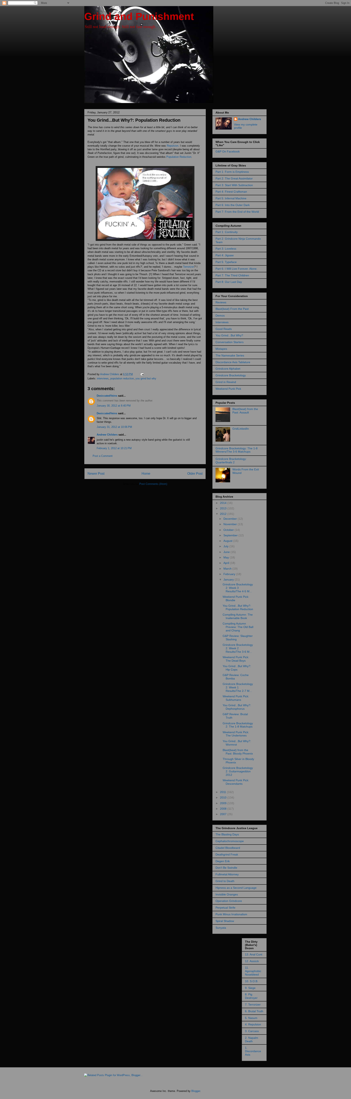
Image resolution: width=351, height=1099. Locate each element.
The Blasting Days (227, 834)
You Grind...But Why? (229, 335)
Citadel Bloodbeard (228, 847)
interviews (103, 378)
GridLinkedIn (240, 428)
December (230, 518)
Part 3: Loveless (226, 248)
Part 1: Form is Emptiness (232, 171)
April (226, 563)
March (227, 568)
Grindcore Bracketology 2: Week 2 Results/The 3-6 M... (238, 648)
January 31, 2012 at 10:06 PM (114, 426)
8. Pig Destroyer (251, 996)
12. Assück (252, 961)
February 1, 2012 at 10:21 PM (114, 448)
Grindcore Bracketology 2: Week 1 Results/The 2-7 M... (238, 687)
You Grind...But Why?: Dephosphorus (237, 707)
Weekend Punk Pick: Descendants (236, 782)
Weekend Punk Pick (228, 388)
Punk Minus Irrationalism (231, 914)
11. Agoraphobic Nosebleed (253, 971)
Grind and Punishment (139, 16)
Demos (220, 315)
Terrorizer (188, 266)
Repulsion (172, 145)
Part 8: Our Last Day (229, 281)
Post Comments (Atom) (153, 483)
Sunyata (221, 927)
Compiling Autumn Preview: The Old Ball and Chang (238, 627)
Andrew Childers (107, 434)
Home (146, 473)
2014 (223, 502)
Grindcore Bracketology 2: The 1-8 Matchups (238, 725)
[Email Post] (142, 374)
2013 (223, 508)
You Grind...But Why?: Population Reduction (238, 607)
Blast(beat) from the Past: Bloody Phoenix (238, 751)
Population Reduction (178, 156)
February (229, 574)
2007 (223, 814)
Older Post (195, 473)
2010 (223, 797)
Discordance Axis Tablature (233, 362)
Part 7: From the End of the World (237, 211)
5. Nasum (251, 1018)
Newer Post (96, 473)
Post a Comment (103, 455)
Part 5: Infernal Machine (231, 198)
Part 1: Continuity (227, 232)
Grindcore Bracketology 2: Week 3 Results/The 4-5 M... (238, 588)
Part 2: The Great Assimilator (234, 178)
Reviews (221, 302)
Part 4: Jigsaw (225, 255)
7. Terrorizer (253, 1004)
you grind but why (145, 378)
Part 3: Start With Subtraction (234, 185)
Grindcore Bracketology (231, 375)
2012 (223, 513)
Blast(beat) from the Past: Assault (245, 410)
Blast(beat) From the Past (232, 308)
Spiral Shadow (225, 921)
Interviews (222, 322)
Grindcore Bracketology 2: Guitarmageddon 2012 (238, 771)
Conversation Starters (230, 342)
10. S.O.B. (251, 981)
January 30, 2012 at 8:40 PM (114, 405)
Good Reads (224, 329)
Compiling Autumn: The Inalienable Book (238, 616)
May (226, 557)
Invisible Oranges (227, 894)
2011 (223, 792)
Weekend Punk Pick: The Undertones (236, 734)
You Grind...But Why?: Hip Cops (237, 667)
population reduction (122, 378)
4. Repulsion (253, 1024)
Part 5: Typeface (226, 262)
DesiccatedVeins (107, 395)
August (228, 540)
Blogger (195, 1091)
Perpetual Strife (225, 907)
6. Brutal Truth (254, 1011)
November (230, 524)
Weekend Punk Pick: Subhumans (236, 698)
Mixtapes (221, 348)
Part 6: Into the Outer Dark (233, 205)
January (229, 579)
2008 (223, 808)
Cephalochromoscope (230, 841)
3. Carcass (252, 1031)
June (227, 552)
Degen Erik (223, 861)
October (229, 529)
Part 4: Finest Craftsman (231, 191)
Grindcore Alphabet (228, 368)
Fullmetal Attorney (227, 874)
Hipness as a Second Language (236, 887)
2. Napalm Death (251, 1039)
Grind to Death (225, 881)
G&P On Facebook (228, 151)
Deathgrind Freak (227, 854)
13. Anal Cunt (253, 954)
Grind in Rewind (226, 382)
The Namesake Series (230, 355)
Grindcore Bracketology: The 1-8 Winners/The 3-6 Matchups (237, 450)
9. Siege (250, 988)
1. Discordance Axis (253, 1051)
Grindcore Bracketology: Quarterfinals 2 (231, 460)
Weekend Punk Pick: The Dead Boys (236, 659)
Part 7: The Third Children (232, 275)
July (226, 546)
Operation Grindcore (229, 901)
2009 (223, 803)
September (230, 535)
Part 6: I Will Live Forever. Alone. (236, 268)
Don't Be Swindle (226, 867)
